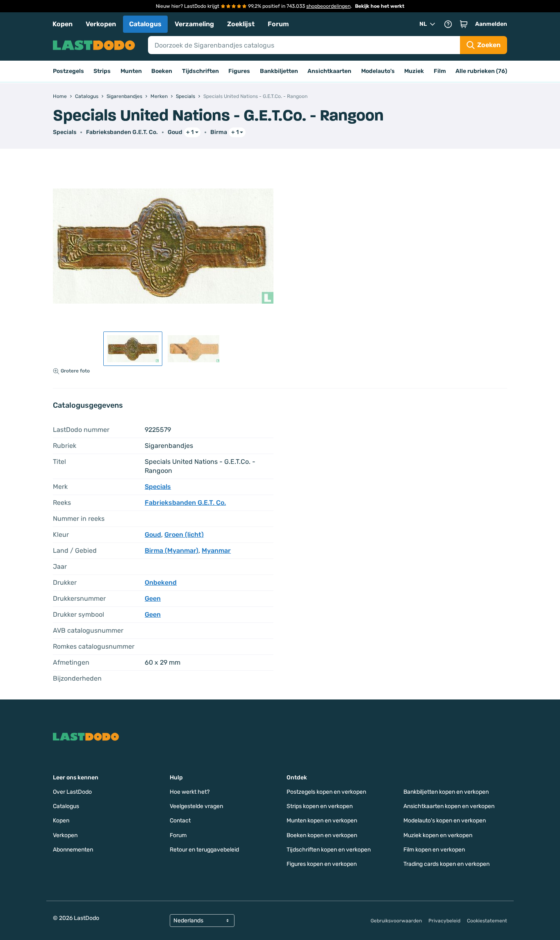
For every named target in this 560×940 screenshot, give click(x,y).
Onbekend (161, 582)
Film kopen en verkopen (434, 849)
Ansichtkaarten (329, 71)
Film (440, 71)
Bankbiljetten (279, 71)
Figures (239, 71)
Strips (102, 71)
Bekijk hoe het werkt (379, 6)
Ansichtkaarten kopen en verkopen (448, 806)
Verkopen (101, 24)
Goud (175, 132)
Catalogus (145, 24)
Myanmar (216, 550)
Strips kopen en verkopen (320, 806)
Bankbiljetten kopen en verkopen (446, 791)
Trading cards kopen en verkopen (446, 864)
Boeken (161, 71)
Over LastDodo (72, 791)
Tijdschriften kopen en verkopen (329, 849)
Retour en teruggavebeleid (204, 849)
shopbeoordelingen (328, 6)
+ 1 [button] (189, 132)
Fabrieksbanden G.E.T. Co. (122, 132)
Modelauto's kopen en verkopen (444, 820)
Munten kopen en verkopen (322, 820)
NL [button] (423, 23)
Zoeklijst (241, 24)
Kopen (62, 24)
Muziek (414, 71)
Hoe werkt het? (189, 791)
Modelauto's (378, 71)
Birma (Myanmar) (171, 550)
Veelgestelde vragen (196, 806)
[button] (463, 24)
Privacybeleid (444, 921)
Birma (218, 132)
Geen (153, 598)
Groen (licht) (184, 534)
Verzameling (194, 24)
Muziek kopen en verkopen (437, 835)
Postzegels (68, 71)
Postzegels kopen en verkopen (326, 791)
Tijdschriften (200, 71)
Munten (131, 71)
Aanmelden (491, 23)
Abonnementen (73, 849)
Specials (64, 132)
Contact (180, 820)
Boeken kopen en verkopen (322, 835)
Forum (278, 24)
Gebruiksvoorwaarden (396, 921)
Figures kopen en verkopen (322, 864)
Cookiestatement (487, 921)
